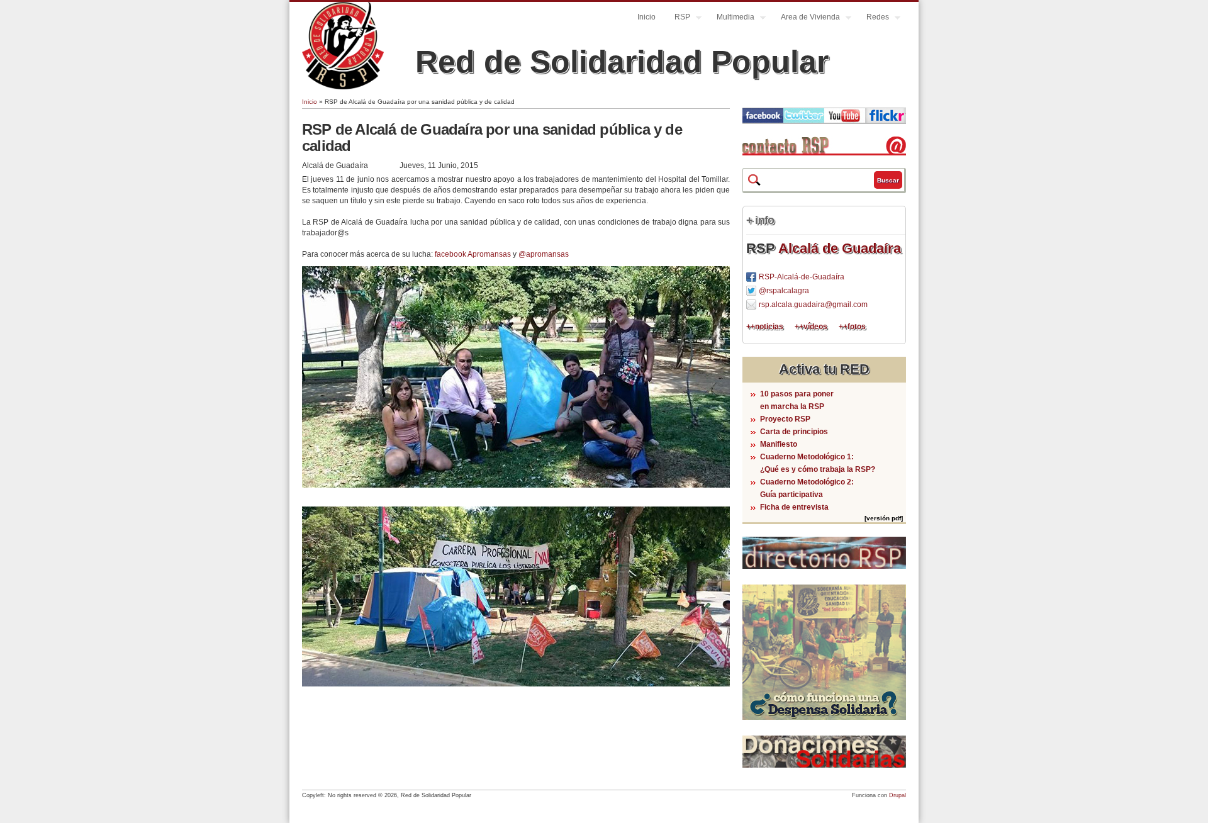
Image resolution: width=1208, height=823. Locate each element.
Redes (873, 19)
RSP (677, 19)
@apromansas (543, 254)
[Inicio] (343, 86)
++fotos (852, 326)
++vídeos (811, 326)
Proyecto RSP (785, 419)
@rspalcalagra (784, 290)
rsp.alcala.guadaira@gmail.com (813, 304)
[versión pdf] (883, 518)
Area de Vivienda (805, 19)
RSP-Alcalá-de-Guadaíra (801, 276)
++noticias (764, 326)
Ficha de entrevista (794, 507)
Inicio (646, 17)
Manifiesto (778, 444)
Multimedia (730, 19)
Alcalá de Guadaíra (839, 248)
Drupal (897, 795)
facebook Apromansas (473, 254)
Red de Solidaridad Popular (622, 61)
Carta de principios (794, 431)
